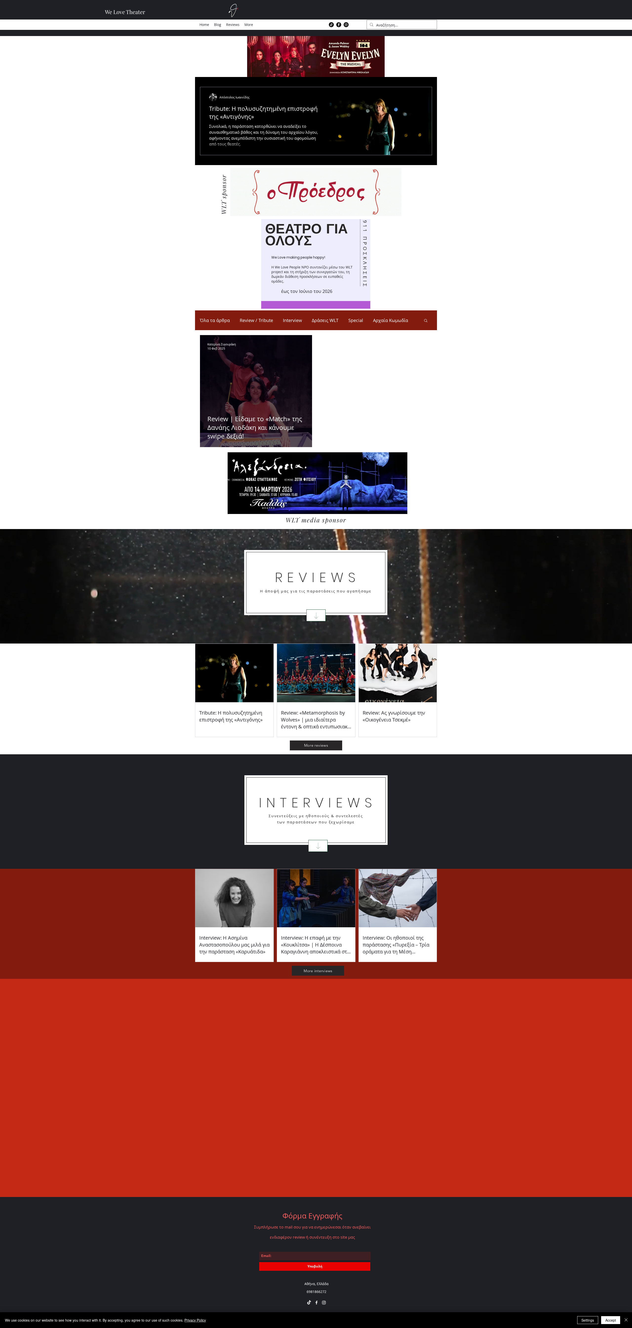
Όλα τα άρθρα (215, 320)
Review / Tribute (256, 320)
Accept (610, 1320)
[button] (425, 320)
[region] (315, 264)
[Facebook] (338, 24)
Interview (292, 320)
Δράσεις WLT (325, 320)
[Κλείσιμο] (626, 1320)
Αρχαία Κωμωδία (390, 320)
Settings (587, 1320)
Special (355, 320)
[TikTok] (331, 24)
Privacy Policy (195, 1320)
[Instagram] (346, 24)
